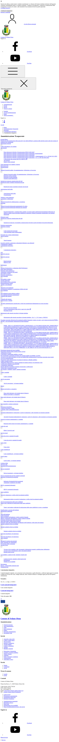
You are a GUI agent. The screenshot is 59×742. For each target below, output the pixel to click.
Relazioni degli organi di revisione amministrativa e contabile (18, 423)
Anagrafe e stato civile (9, 639)
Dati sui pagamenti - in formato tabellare (13, 473)
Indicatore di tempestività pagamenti (9, 477)
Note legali (6, 704)
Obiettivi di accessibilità (9, 561)
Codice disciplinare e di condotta (8, 146)
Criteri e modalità (5, 372)
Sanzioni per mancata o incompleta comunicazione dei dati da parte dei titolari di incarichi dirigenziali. (28, 222)
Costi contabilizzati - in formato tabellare (13, 453)
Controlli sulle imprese (6, 296)
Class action (3, 442)
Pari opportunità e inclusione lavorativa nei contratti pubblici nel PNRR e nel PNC (20, 355)
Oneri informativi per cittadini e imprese (10, 164)
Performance (4, 265)
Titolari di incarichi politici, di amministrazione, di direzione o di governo (18, 170)
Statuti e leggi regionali (9, 162)
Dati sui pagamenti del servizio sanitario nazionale (13, 475)
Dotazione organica (5, 226)
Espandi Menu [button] (4, 139)
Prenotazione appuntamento (10, 696)
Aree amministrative (8, 626)
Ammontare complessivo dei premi (9, 272)
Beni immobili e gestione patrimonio (9, 404)
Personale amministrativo (10, 631)
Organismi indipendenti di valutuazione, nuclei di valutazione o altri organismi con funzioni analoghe (25, 412)
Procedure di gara (8, 310)
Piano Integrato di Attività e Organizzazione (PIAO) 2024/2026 (19, 155)
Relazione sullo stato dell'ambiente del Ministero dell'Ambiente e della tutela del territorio (22, 522)
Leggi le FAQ (7, 694)
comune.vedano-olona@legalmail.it (12, 692)
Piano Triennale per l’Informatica (9, 542)
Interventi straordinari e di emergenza (10, 533)
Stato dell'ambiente (5, 514)
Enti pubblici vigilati (5, 279)
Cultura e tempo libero (9, 640)
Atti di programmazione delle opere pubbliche (12, 501)
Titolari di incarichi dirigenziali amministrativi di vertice (14, 206)
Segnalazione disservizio (10, 697)
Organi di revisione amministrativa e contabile (12, 419)
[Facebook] (4, 120)
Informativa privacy (8, 702)
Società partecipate (5, 280)
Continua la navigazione (6, 10)
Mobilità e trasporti (8, 648)
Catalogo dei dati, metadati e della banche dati (15, 559)
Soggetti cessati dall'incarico (10, 178)
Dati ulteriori (4, 564)
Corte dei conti (4, 426)
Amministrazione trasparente (11, 701)
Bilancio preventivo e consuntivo (9, 389)
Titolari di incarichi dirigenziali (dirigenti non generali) (14, 207)
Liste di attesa (4, 456)
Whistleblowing (4, 567)
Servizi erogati (4, 433)
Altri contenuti (4, 538)
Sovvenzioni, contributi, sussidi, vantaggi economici (13, 369)
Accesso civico (4, 545)
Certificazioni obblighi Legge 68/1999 (10, 364)
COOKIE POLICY (5, 8)
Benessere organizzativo (6, 275)
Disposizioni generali (6, 143)
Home (5, 127)
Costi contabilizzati (5, 449)
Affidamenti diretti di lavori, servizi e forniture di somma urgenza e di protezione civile (21, 362)
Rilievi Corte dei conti (9, 430)
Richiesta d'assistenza (9, 698)
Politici (5, 630)
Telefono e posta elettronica (7, 197)
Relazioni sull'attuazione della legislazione (11, 519)
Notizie (5, 665)
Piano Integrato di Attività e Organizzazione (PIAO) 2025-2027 (19, 152)
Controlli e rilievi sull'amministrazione (10, 409)
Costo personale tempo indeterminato (13, 232)
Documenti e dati (8, 633)
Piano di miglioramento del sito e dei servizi (14, 706)
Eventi (5, 675)
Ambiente (6, 655)
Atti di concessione (5, 379)
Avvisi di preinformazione (7, 358)
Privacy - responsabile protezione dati (10, 565)
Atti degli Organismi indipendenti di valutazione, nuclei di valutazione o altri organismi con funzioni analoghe (30, 416)
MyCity (4, 740)
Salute (5, 114)
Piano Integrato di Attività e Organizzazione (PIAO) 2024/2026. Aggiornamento (23, 153)
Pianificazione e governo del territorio (10, 510)
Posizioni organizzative (6, 225)
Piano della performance (6, 269)
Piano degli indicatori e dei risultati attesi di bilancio (16, 393)
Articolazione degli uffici (7, 189)
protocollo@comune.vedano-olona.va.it (13, 690)
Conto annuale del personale (10, 231)
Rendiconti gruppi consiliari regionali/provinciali (12, 182)
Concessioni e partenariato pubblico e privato (11, 354)
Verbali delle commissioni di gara (9, 368)
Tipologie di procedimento (7, 287)
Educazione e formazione (10, 651)
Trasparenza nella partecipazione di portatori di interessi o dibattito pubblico (19, 359)
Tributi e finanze (8, 654)
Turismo (6, 647)
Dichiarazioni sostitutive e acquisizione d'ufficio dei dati (14, 289)
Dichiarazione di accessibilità (11, 705)
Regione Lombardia (5, 12)
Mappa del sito (4, 737)
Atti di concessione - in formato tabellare (13, 383)
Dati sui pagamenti (5, 469)
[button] (8, 104)
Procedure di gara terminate (10, 307)
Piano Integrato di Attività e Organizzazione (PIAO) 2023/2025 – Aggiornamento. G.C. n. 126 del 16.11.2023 (30, 156)
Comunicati (6, 666)
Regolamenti (7, 560)
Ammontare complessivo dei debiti (12, 482)
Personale (6, 130)
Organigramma (7, 195)
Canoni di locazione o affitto (7, 408)
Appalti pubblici (8, 644)
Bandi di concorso (5, 254)
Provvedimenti (4, 290)
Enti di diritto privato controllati (8, 282)
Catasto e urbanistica (9, 646)
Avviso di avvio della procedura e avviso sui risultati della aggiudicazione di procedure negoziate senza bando (27, 357)
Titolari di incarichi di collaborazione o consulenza (13, 201)
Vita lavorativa (7, 641)
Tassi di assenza (4, 236)
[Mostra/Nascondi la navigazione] (13, 71)
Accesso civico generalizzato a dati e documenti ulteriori (17, 550)
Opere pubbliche (5, 492)
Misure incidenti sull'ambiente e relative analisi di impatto (14, 517)
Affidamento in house (6, 353)
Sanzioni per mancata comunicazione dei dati (11, 181)
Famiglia (6, 111)
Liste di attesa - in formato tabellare (12, 460)
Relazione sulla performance (7, 270)
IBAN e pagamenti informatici (8, 485)
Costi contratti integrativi (8, 585)
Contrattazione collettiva (6, 244)
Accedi (2, 125)
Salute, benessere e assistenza (11, 656)
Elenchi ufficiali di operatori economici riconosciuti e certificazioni (17, 366)
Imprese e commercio (9, 643)
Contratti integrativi (7, 590)
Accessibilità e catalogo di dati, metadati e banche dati (14, 554)
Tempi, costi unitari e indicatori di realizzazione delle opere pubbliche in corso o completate (26, 507)
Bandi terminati (7, 261)
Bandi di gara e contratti (6, 300)
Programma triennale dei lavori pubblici (10, 350)
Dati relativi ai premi (6, 273)
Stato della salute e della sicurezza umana (11, 521)
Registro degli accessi (9, 552)
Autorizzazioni (7, 658)
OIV (2, 252)
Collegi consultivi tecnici (7, 361)
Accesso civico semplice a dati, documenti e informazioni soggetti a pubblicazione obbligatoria (26, 549)
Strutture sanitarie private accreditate (9, 524)
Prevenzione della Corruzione (8, 543)
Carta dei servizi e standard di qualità (9, 436)
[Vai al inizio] (1, 599)
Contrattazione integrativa (10, 131)
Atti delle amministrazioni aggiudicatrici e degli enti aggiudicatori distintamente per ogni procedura (24, 303)
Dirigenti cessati (4, 217)
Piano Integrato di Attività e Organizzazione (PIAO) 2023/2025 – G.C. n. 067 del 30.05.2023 (26, 157)
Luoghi (5, 674)
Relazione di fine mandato (10, 175)
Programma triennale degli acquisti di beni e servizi (13, 351)
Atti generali (4, 148)
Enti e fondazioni (8, 629)
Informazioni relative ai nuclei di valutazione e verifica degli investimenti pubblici (23, 499)
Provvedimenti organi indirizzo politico (10, 293)
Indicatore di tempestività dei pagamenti (13, 481)
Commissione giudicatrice (7, 365)
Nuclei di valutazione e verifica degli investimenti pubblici (15, 495)
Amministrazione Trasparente (11, 128)
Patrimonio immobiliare (6, 407)
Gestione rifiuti (4, 463)
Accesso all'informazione (10, 112)
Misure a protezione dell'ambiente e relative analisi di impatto (15, 518)
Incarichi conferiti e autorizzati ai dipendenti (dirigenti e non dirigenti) (17, 243)
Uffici (5, 627)
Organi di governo (8, 624)
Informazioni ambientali (6, 511)
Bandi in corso (7, 262)
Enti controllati (4, 276)
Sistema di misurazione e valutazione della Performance (14, 268)
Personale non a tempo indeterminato (10, 234)
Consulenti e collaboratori (7, 199)
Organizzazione (4, 167)
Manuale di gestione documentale (9, 541)
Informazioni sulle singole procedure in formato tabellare (14, 313)
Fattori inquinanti (5, 515)
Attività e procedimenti (6, 284)
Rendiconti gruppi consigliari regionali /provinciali (16, 186)
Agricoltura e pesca (8, 659)
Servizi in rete (4, 464)
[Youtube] (4, 122)
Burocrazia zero (4, 166)
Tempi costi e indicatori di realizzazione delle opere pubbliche (15, 503)
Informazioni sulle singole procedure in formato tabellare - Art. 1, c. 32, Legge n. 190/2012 (26, 317)
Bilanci (2, 386)
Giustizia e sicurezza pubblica (11, 652)
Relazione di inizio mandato (10, 177)
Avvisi (5, 668)
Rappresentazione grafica (7, 283)
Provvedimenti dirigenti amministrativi (10, 294)
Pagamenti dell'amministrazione (8, 466)
